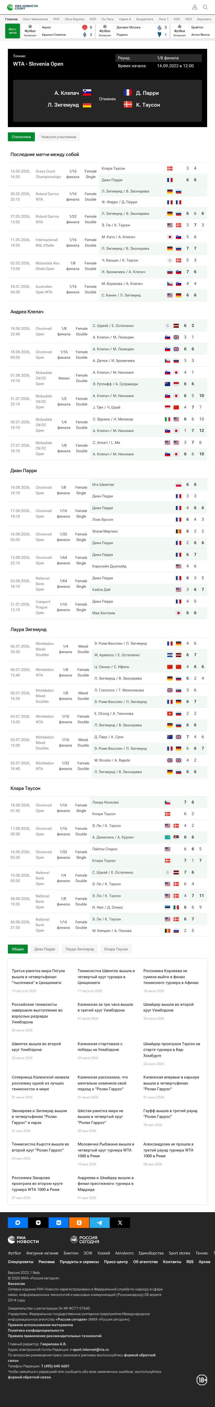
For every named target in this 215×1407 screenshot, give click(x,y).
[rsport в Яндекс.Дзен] (38, 1222)
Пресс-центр (116, 1261)
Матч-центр (13, 31)
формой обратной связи (29, 1377)
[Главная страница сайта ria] (8, 7)
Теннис (19, 56)
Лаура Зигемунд (80, 949)
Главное (11, 19)
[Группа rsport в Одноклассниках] (79, 1222)
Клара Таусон (113, 168)
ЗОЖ (88, 1253)
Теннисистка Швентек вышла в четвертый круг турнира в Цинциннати (106, 976)
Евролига (204, 19)
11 (201, 895)
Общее (18, 949)
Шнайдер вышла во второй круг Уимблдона (168, 1007)
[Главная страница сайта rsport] (34, 7)
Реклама (47, 1261)
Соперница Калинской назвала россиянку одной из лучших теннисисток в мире (40, 1083)
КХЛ (177, 19)
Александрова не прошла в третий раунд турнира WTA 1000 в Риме (168, 1150)
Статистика (21, 137)
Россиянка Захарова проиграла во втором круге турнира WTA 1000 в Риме (37, 1183)
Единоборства (151, 1253)
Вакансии (16, 1283)
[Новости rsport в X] (120, 1222)
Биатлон (71, 1253)
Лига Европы (74, 19)
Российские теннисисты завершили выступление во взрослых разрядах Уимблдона (37, 1013)
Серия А (125, 19)
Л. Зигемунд (63, 105)
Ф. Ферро (110, 202)
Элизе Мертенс (105, 531)
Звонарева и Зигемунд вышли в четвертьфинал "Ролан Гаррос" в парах (39, 1116)
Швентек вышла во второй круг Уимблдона (36, 1046)
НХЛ (188, 19)
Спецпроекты (20, 1261)
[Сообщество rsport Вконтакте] (59, 1222)
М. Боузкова (112, 284)
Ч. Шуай (113, 407)
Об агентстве (145, 1261)
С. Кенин (109, 295)
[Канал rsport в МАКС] (18, 1222)
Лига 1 (164, 19)
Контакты (172, 1261)
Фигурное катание (42, 1253)
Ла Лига (107, 19)
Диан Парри (112, 180)
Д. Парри (147, 93)
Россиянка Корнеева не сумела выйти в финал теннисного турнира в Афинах (170, 976)
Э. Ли (106, 225)
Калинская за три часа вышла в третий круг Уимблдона (105, 1007)
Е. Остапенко (123, 326)
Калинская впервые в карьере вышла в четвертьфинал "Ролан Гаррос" (171, 1083)
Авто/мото (124, 1253)
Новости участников (58, 137)
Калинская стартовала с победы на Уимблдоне (100, 1046)
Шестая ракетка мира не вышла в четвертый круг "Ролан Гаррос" (100, 1116)
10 (201, 395)
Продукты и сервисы (79, 1261)
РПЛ (56, 19)
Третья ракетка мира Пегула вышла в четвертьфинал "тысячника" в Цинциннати (38, 976)
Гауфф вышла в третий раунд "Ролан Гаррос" (170, 1113)
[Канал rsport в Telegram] (100, 1222)
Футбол (14, 1253)
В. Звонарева (137, 191)
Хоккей (104, 1253)
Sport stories (179, 1253)
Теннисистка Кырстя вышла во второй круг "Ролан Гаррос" (40, 1147)
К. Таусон (148, 105)
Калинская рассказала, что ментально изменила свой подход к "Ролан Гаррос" (103, 1083)
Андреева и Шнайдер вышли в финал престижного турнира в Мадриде (106, 1183)
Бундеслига (144, 19)
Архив (204, 1261)
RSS (190, 1261)
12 (201, 430)
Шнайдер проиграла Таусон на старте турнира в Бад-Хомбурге (171, 1049)
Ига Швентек (103, 484)
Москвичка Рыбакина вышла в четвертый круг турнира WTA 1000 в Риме (106, 1150)
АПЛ (93, 19)
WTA (18, 64)
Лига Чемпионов (35, 19)
